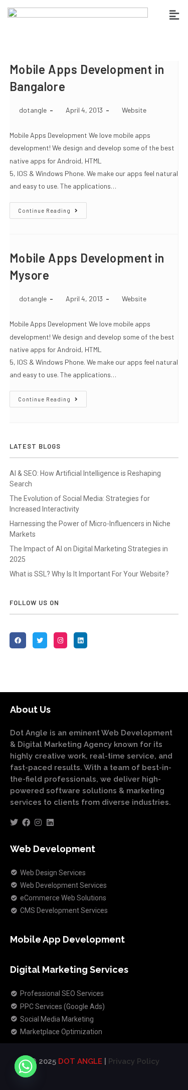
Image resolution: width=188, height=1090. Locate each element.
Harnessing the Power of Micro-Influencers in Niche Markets (90, 529)
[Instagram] (38, 822)
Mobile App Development (67, 939)
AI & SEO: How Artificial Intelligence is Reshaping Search (85, 478)
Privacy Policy (133, 1061)
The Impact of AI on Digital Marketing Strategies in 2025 (89, 554)
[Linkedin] (50, 822)
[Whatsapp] (26, 1066)
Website (134, 110)
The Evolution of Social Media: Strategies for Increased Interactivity (80, 503)
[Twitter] (14, 822)
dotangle (33, 110)
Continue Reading (52, 208)
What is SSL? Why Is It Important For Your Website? (89, 574)
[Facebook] (26, 822)
